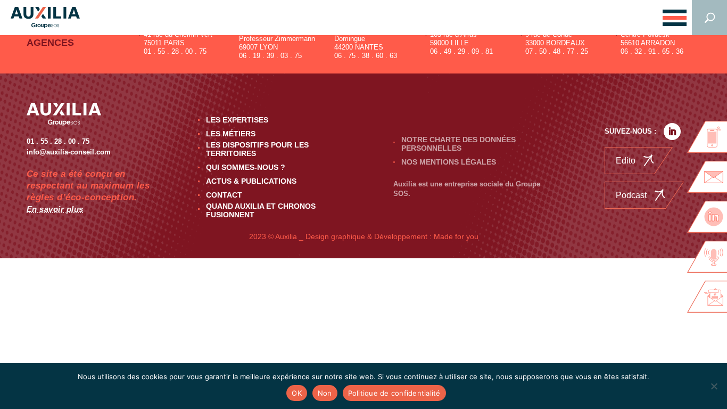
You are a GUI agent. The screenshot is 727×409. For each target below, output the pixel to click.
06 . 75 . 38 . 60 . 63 (365, 56)
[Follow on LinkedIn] (672, 131)
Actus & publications (251, 181)
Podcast (631, 195)
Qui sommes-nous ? (245, 167)
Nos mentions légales (448, 162)
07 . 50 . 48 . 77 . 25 (556, 51)
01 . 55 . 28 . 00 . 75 (175, 51)
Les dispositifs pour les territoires (257, 149)
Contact (224, 195)
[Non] (713, 386)
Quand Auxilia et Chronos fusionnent (261, 210)
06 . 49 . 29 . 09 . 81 (461, 51)
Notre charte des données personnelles (458, 143)
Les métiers (230, 133)
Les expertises (237, 120)
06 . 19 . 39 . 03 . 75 (270, 56)
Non (325, 393)
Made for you (456, 236)
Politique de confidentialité (394, 393)
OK (297, 393)
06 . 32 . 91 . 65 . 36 (652, 51)
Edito (625, 160)
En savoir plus (55, 209)
